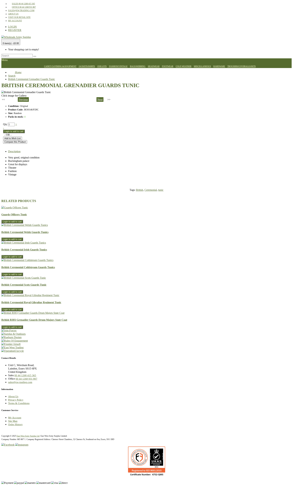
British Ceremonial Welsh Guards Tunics (24, 232)
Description (14, 151)
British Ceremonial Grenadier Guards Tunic (31, 79)
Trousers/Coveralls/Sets (241, 66)
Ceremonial (150, 189)
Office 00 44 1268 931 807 (24, 7)
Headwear (154, 66)
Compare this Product (15, 142)
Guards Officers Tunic (14, 214)
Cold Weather (183, 66)
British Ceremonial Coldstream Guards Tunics (28, 267)
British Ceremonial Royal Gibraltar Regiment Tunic (31, 302)
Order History (15, 424)
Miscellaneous (202, 66)
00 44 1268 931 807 (26, 378)
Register (14, 30)
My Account (15, 21)
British (139, 189)
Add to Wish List (12, 138)
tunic (160, 189)
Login (12, 26)
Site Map (12, 421)
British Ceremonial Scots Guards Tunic (23, 284)
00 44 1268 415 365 (25, 375)
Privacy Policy (15, 399)
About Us (13, 14)
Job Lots (102, 66)
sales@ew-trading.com (21, 10)
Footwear (167, 66)
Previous (23, 99)
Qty (5, 124)
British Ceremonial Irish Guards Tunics (24, 249)
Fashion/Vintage (118, 66)
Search (11, 75)
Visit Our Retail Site (19, 17)
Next (100, 99)
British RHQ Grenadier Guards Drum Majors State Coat (34, 319)
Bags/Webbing (137, 66)
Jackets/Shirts (87, 66)
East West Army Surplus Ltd (28, 436)
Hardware (219, 66)
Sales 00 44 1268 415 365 (23, 4)
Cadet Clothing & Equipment (60, 66)
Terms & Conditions (19, 403)
